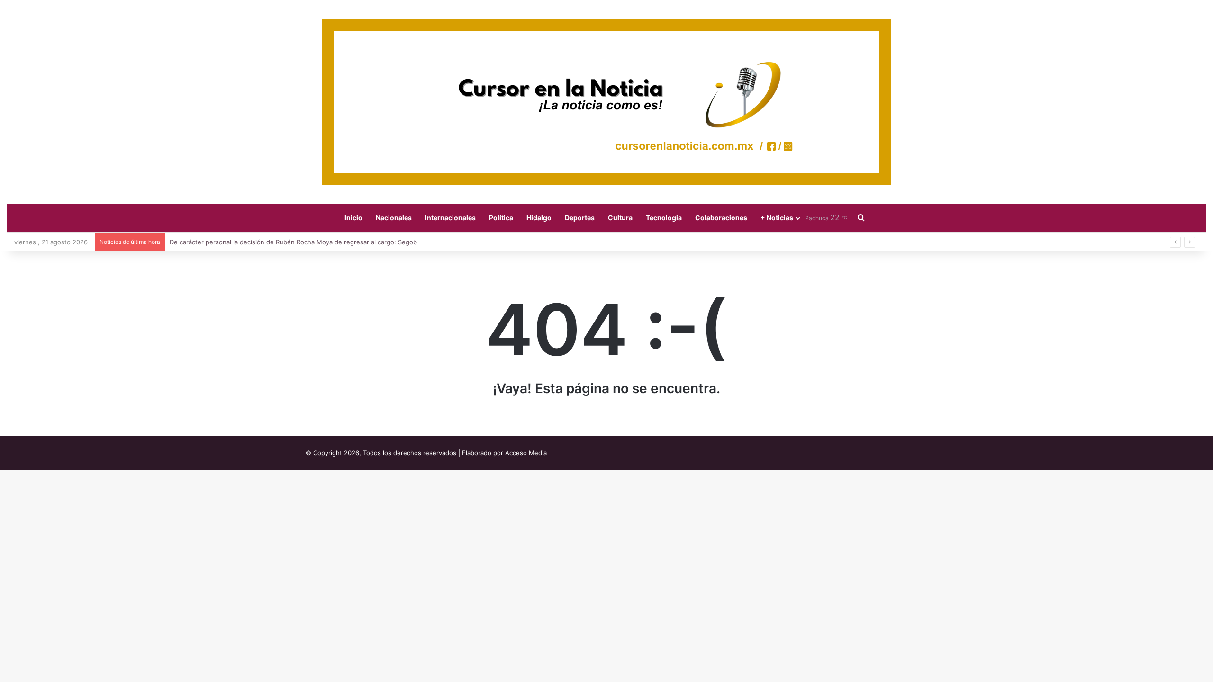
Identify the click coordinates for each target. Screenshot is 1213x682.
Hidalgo (539, 218)
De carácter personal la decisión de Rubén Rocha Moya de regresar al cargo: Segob (293, 242)
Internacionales (450, 218)
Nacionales (394, 218)
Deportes (580, 218)
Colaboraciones (721, 218)
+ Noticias (776, 218)
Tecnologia (664, 218)
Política (501, 218)
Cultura (620, 218)
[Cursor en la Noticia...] (606, 102)
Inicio (353, 218)
